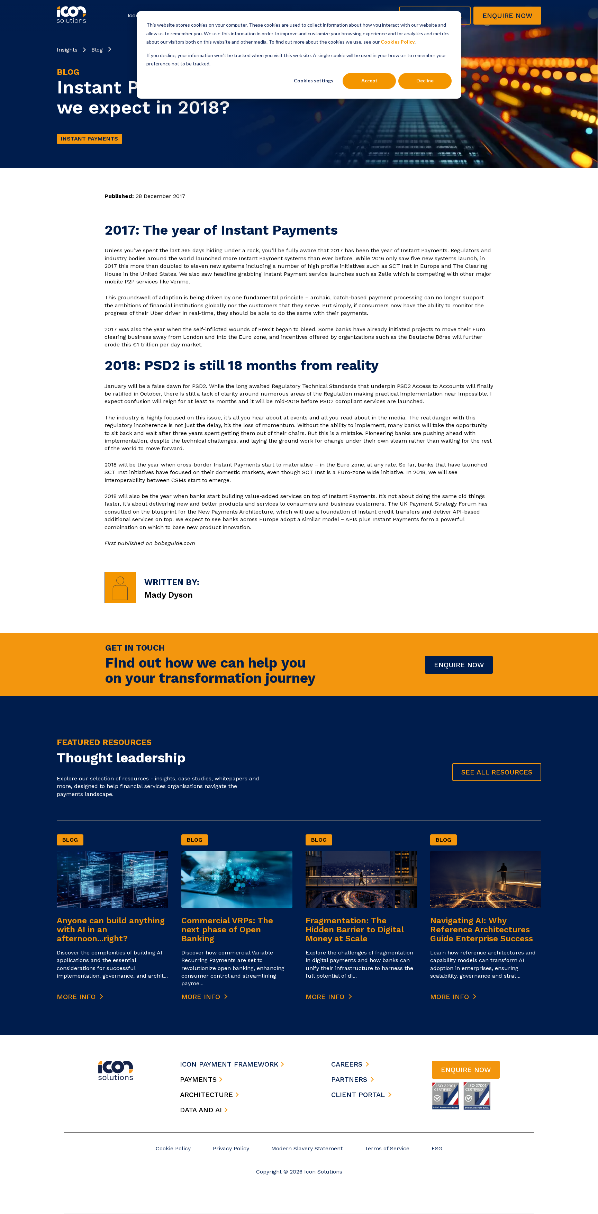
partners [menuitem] (349, 1079)
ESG (437, 1148)
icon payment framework (230, 1064)
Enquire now (507, 15)
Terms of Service (387, 1148)
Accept (369, 80)
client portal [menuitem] (358, 1094)
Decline (425, 80)
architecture (207, 1094)
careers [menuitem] (346, 1064)
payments (199, 1079)
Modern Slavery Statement (307, 1148)
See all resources (496, 772)
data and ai (202, 1109)
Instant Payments (89, 138)
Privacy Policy (231, 1148)
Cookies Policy (398, 42)
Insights (67, 49)
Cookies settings (313, 80)
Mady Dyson (168, 594)
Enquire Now (459, 665)
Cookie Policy (173, 1148)
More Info (77, 996)
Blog (97, 49)
